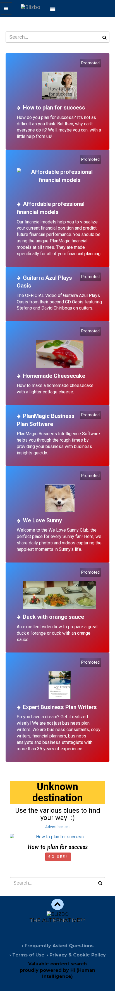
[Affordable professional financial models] (59, 176)
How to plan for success (54, 107)
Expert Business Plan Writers (60, 707)
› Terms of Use (26, 955)
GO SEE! (58, 857)
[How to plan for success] (59, 79)
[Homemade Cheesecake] (59, 347)
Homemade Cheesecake (54, 375)
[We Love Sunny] (59, 492)
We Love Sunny (42, 520)
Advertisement (57, 826)
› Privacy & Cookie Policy (76, 955)
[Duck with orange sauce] (59, 589)
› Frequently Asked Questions (58, 945)
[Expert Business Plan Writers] (59, 679)
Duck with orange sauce (53, 616)
